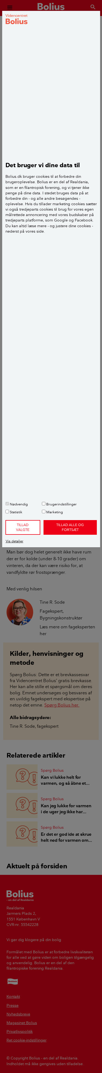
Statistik (15, 512)
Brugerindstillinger (61, 504)
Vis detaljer (14, 541)
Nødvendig (18, 504)
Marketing (54, 512)
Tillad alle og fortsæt (70, 527)
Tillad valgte (22, 527)
